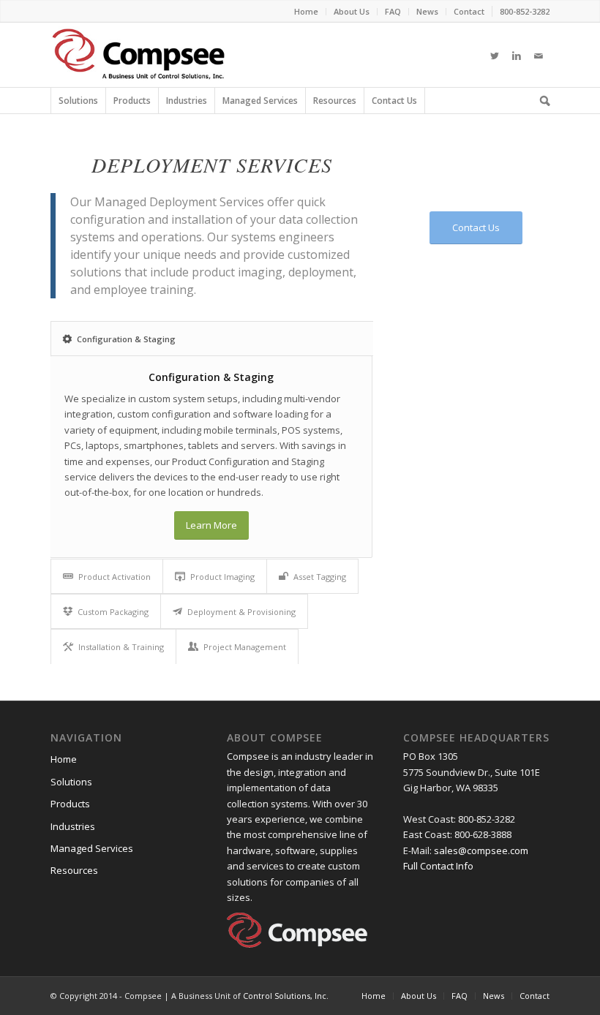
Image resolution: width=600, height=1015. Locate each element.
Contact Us (394, 100)
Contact (535, 995)
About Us (418, 995)
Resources (334, 100)
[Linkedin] (517, 55)
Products (132, 100)
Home (63, 759)
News (493, 995)
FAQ (459, 995)
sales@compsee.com (481, 850)
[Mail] (539, 55)
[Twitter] (495, 55)
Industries (186, 100)
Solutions (78, 100)
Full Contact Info (438, 865)
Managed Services (260, 100)
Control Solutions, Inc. (286, 995)
